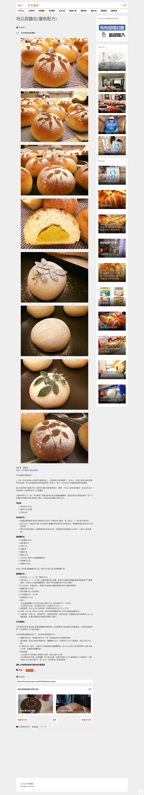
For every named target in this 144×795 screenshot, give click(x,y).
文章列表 (31, 11)
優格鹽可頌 (105, 205)
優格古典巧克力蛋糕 (27, 710)
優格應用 (104, 11)
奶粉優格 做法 (107, 302)
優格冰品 (94, 11)
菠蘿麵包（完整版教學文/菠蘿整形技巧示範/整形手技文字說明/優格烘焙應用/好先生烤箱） (111, 274)
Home (22, 11)
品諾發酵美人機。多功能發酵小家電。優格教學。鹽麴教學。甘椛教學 (112, 65)
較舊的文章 (86, 719)
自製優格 (42, 11)
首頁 (54, 719)
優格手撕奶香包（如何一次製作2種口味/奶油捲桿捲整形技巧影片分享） (112, 227)
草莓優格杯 (105, 110)
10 (102, 393)
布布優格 (33, 5)
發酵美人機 (72, 11)
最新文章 (101, 47)
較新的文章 (22, 719)
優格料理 (114, 11)
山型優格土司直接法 (65, 710)
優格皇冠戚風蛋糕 (108, 327)
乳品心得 (62, 11)
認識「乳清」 (106, 254)
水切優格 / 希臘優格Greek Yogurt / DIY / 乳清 (111, 399)
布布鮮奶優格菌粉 (108, 181)
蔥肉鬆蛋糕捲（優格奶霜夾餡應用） (112, 350)
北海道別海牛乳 (107, 152)
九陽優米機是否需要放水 (112, 375)
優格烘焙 (84, 11)
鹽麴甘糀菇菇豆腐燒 (109, 89)
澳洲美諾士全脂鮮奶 (109, 131)
